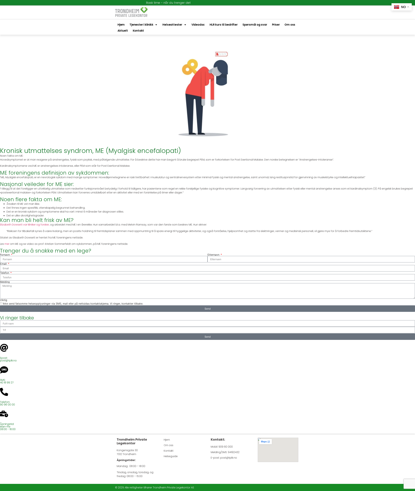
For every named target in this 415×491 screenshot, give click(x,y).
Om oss (290, 25)
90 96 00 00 (7, 404)
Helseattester (172, 25)
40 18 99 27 (7, 382)
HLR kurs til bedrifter (224, 25)
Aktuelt (123, 31)
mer (7, 244)
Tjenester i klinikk (141, 25)
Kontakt (138, 31)
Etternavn (214, 254)
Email (3, 263)
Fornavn (5, 254)
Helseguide (171, 456)
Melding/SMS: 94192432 (225, 452)
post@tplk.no (8, 360)
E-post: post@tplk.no (224, 458)
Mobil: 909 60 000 (222, 447)
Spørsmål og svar (255, 25)
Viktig (3, 300)
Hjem (121, 25)
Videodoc (198, 25)
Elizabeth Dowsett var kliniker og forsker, (24, 224)
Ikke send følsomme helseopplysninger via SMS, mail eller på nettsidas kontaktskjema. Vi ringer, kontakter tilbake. (73, 303)
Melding (5, 282)
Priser (276, 25)
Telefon (5, 272)
